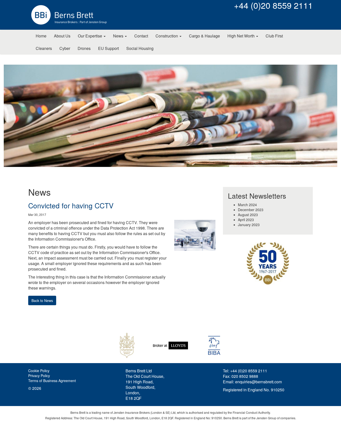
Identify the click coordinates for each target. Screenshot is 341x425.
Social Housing (140, 48)
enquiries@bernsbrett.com (258, 382)
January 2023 (249, 224)
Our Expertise (90, 36)
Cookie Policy (38, 370)
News (118, 36)
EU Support (108, 48)
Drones (84, 48)
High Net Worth (241, 36)
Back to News (42, 300)
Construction (167, 36)
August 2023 (248, 214)
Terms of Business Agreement (52, 380)
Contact (141, 36)
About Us (62, 36)
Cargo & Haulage (204, 36)
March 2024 (247, 204)
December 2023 (250, 209)
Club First (274, 36)
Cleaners (44, 48)
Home (41, 36)
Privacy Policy (39, 375)
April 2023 (246, 219)
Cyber (64, 48)
